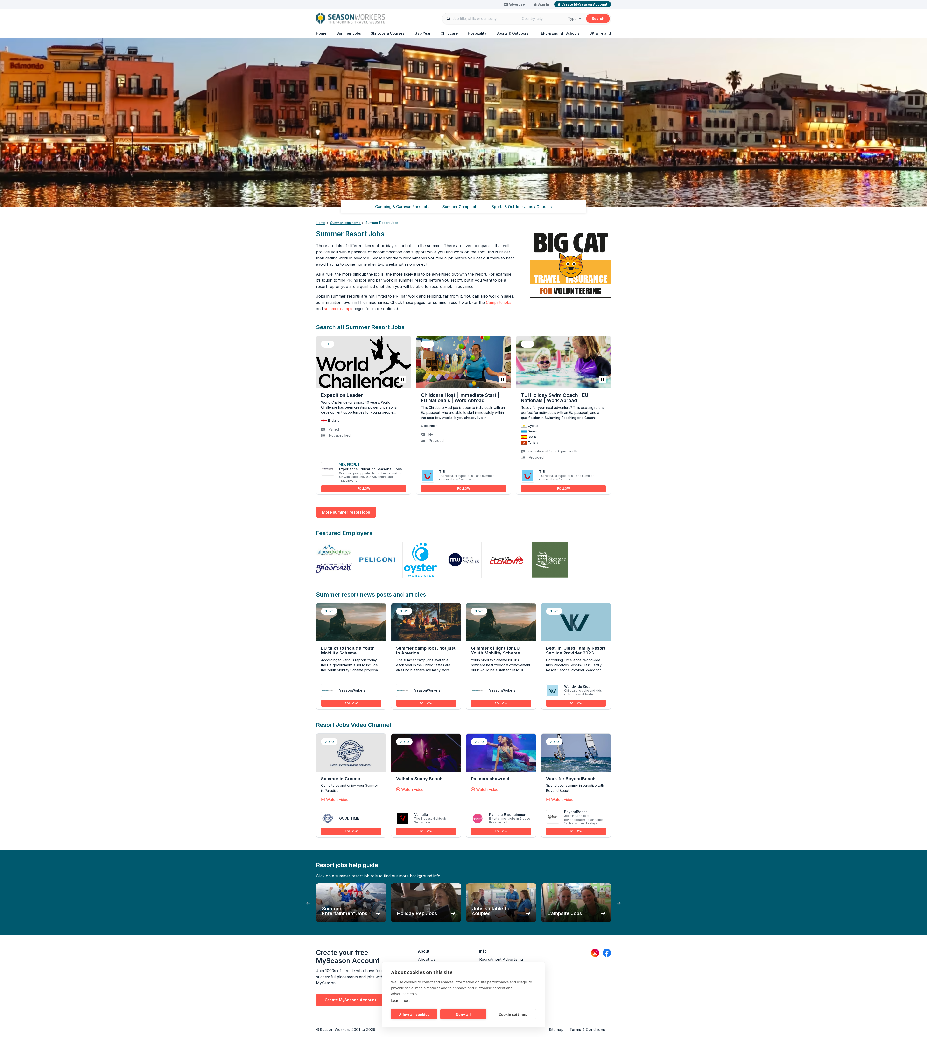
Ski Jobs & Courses (387, 33)
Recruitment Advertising (501, 959)
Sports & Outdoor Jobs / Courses (522, 206)
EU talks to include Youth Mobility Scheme (348, 650)
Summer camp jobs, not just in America (426, 650)
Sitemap (556, 1029)
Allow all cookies (414, 1014)
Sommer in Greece (340, 778)
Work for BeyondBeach (571, 778)
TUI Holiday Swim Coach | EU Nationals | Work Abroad (554, 397)
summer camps (338, 308)
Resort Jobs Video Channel (353, 724)
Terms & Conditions (587, 1029)
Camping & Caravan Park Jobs (402, 206)
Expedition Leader (342, 395)
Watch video (337, 799)
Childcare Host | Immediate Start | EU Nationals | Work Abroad (460, 397)
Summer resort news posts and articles (371, 594)
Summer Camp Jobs (460, 206)
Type (572, 18)
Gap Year (422, 33)
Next (618, 903)
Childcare (449, 33)
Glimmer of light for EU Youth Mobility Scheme (495, 650)
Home (321, 33)
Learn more (400, 1000)
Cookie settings (513, 1014)
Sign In (542, 4)
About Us (426, 959)
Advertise (516, 4)
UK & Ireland (600, 33)
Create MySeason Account (584, 4)
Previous (308, 903)
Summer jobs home (345, 223)
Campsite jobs (498, 302)
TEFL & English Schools (559, 33)
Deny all (463, 1014)
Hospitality (477, 33)
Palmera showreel (490, 778)
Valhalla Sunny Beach (419, 778)
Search (598, 18)
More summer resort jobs (346, 512)
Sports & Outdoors (512, 33)
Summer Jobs (349, 33)
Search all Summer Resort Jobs (360, 327)
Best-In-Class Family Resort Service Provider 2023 (575, 650)
